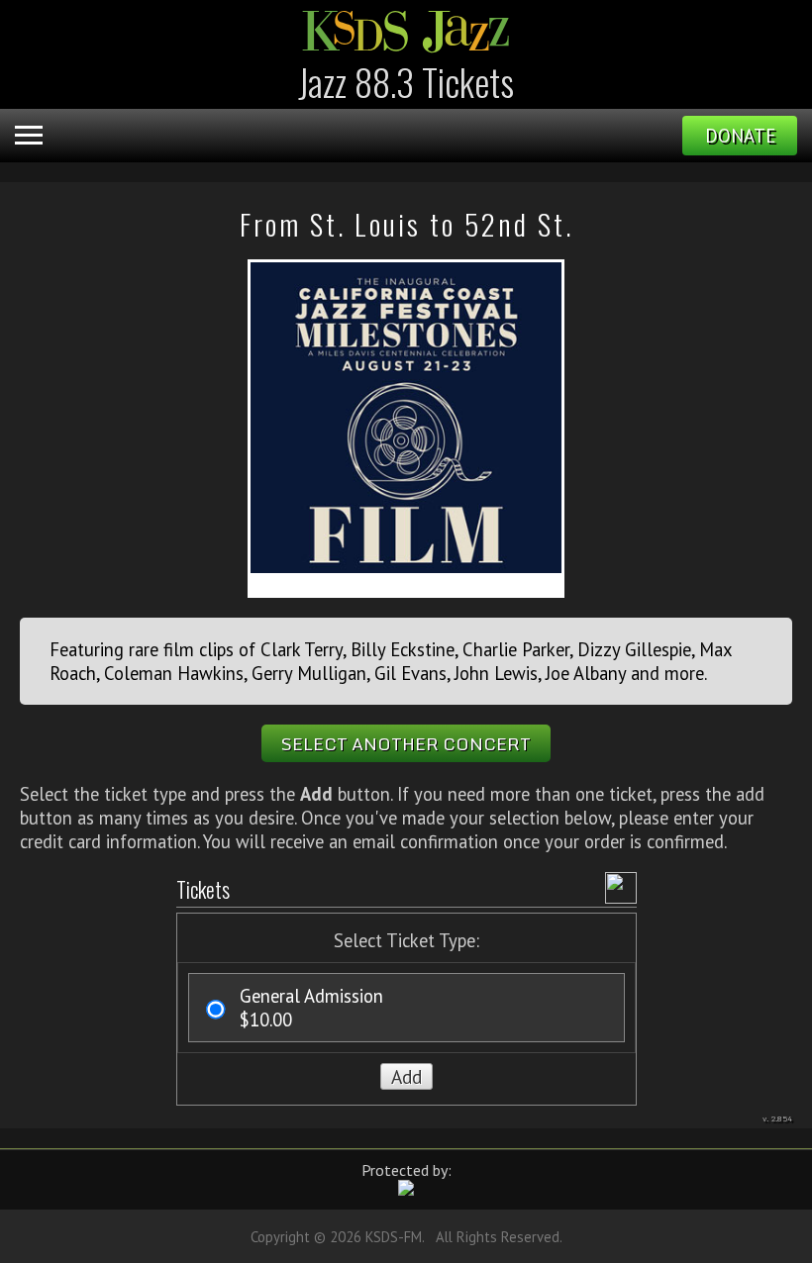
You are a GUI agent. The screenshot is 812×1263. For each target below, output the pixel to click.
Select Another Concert (406, 743)
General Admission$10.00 (311, 1007)
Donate (740, 135)
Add (406, 1076)
